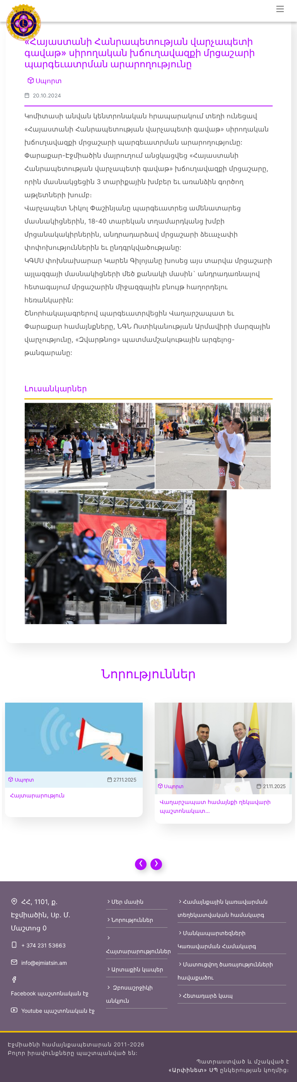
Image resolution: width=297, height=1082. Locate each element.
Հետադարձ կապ (208, 995)
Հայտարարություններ (136, 951)
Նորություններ (132, 919)
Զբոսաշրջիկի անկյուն (129, 994)
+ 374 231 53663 (43, 945)
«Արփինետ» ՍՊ (193, 1070)
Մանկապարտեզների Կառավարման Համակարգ (217, 939)
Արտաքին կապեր (137, 969)
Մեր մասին (127, 901)
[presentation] (141, 864)
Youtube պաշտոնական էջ (58, 1010)
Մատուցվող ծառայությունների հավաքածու (225, 971)
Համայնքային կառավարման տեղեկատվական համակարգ (223, 908)
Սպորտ (49, 81)
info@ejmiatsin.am (44, 962)
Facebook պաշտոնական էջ (50, 993)
